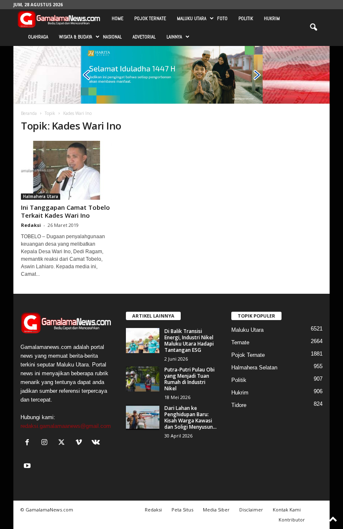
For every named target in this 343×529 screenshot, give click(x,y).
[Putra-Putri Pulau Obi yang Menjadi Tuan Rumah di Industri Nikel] (142, 379)
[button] (313, 27)
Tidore (238, 405)
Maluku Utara (191, 18)
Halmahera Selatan (254, 367)
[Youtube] (28, 466)
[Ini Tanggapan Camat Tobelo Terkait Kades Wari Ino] (66, 170)
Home (117, 18)
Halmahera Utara (40, 196)
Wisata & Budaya (75, 37)
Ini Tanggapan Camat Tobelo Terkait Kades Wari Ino (65, 211)
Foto (222, 18)
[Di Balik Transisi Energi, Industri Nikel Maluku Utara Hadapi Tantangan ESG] (142, 340)
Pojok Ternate (150, 18)
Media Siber (216, 509)
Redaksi (31, 225)
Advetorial (144, 37)
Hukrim (272, 18)
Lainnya (174, 37)
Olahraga (38, 37)
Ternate (240, 342)
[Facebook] (29, 443)
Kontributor (292, 519)
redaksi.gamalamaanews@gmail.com (65, 426)
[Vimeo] (80, 443)
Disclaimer (251, 509)
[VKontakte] (97, 443)
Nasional (112, 37)
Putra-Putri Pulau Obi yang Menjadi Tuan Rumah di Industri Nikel (189, 379)
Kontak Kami (287, 509)
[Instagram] (46, 443)
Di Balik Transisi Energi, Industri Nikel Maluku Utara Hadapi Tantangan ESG (189, 341)
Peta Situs (182, 509)
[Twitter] (63, 443)
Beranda (29, 113)
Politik (245, 18)
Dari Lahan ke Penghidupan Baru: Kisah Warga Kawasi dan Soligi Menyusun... (190, 417)
